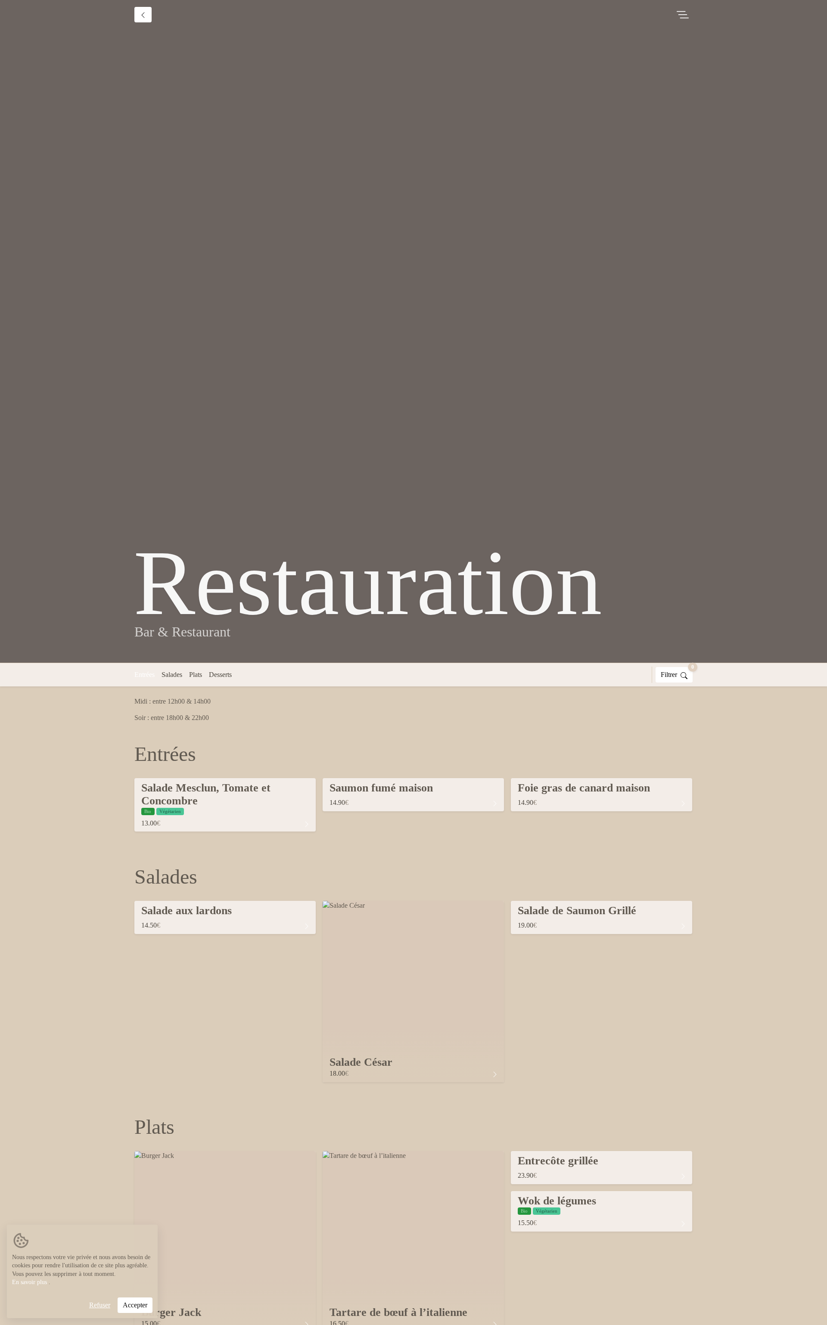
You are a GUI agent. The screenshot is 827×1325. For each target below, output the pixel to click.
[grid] (413, 808)
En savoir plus (29, 1282)
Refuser (99, 1305)
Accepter (135, 1305)
